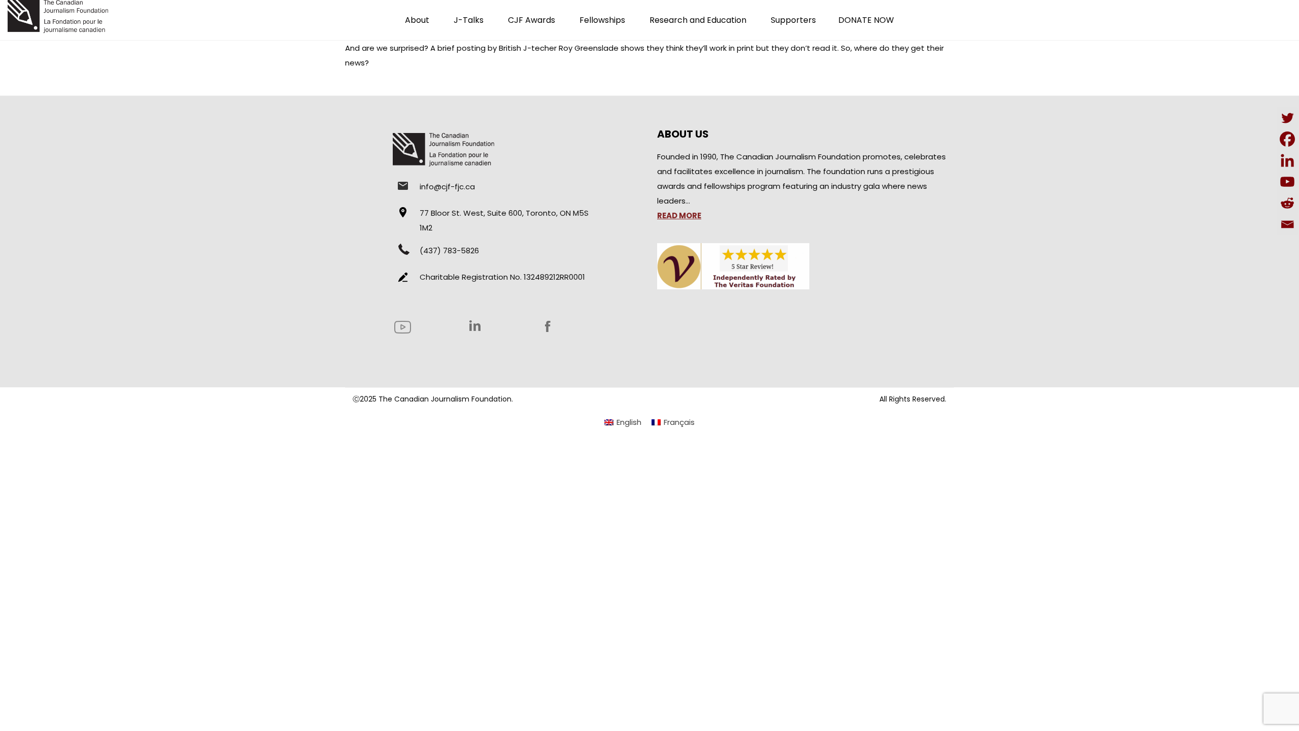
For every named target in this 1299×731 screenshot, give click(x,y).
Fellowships (602, 20)
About (417, 20)
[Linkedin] (1287, 160)
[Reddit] (1287, 203)
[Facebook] (1287, 139)
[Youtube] (1287, 181)
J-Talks (469, 20)
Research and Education (698, 20)
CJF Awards (531, 20)
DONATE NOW (866, 20)
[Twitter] (1287, 117)
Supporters (793, 20)
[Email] (1287, 224)
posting (471, 48)
